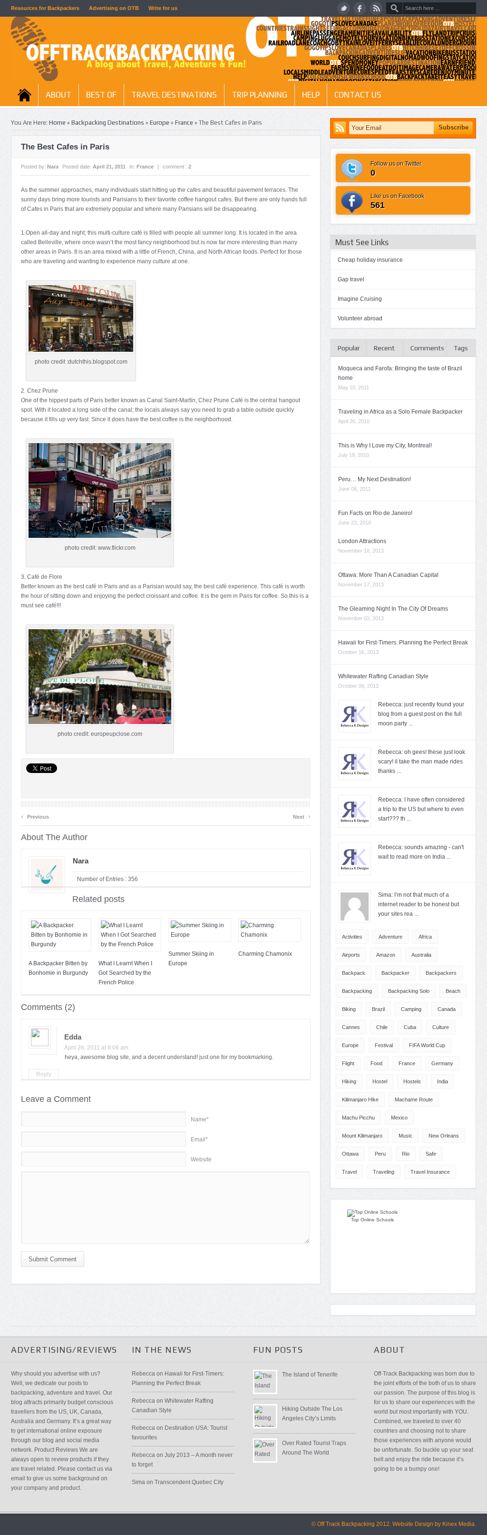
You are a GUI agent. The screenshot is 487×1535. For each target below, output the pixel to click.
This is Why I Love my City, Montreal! (385, 445)
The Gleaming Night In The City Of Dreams (393, 608)
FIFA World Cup (427, 1045)
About (58, 94)
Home (24, 95)
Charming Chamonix (265, 954)
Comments (427, 348)
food (376, 1063)
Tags (461, 348)
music (405, 1136)
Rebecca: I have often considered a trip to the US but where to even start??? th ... (421, 809)
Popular (349, 348)
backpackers (441, 973)
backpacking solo (408, 991)
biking (349, 1009)
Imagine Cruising (360, 299)
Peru (380, 1154)
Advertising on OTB (114, 8)
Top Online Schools (372, 1219)
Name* (200, 1119)
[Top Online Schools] (372, 1212)
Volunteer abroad (360, 318)
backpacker (395, 973)
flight (348, 1063)
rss (376, 8)
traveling (383, 1172)
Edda (72, 1037)
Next (302, 816)
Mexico (399, 1117)
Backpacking (357, 991)
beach (453, 991)
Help (311, 94)
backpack (353, 973)
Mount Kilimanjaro (362, 1136)
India (442, 1081)
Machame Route (414, 1099)
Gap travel (351, 279)
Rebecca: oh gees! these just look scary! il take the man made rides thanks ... (421, 761)
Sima (138, 1482)
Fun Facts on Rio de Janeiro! (375, 513)
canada (447, 1009)
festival (384, 1045)
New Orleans (444, 1136)
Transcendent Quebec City (189, 1482)
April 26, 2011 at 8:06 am (96, 1047)
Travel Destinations (174, 94)
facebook (359, 8)
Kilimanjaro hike (360, 1099)
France (184, 122)
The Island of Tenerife (310, 1374)
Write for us (162, 8)
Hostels (412, 1081)
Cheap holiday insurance (370, 260)
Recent (384, 348)
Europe (159, 122)
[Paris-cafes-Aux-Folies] (81, 352)
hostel (379, 1081)
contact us (357, 94)
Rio (405, 1154)
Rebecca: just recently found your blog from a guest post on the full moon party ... (421, 714)
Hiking (349, 1081)
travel (349, 1172)
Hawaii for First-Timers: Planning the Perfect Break (403, 642)
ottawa (350, 1154)
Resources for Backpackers (45, 8)
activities (352, 937)
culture (440, 1027)
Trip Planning (259, 94)
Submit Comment (53, 1259)
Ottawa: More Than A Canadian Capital (388, 575)
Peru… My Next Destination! (374, 479)
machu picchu (358, 1117)
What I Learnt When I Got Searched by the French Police (125, 973)
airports (351, 955)
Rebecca (143, 1373)
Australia (421, 955)
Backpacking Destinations (107, 122)
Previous (35, 816)
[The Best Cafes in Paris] (100, 538)
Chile (382, 1027)
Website (201, 1159)
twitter (343, 8)
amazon (385, 955)
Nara (52, 166)
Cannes (351, 1027)
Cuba (410, 1027)
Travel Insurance (430, 1172)
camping (411, 1009)
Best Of (101, 94)
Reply (43, 1074)
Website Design (412, 1524)
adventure (390, 937)
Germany (442, 1063)
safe (431, 1154)
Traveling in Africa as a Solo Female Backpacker (400, 411)
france (407, 1063)
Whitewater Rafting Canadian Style (383, 676)
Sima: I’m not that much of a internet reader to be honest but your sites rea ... (418, 904)
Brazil (378, 1009)
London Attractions (362, 541)
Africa (425, 937)
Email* (199, 1139)
